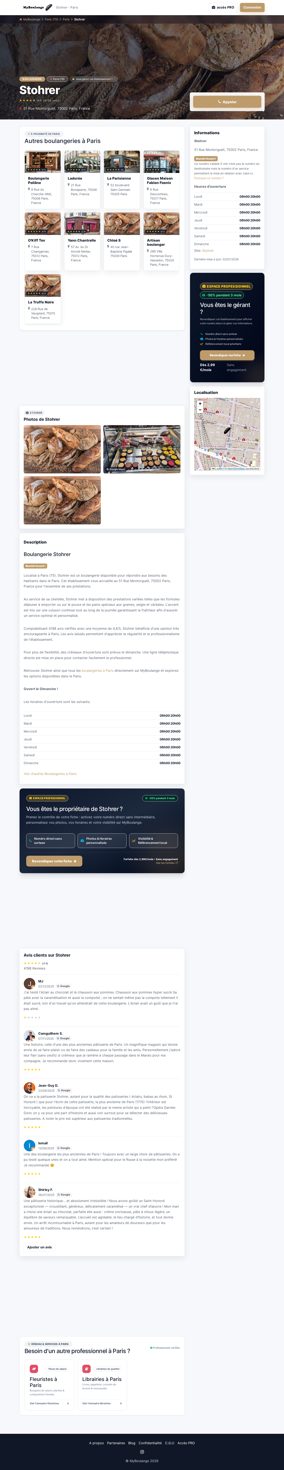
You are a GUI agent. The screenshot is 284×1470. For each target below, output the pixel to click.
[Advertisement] (102, 368)
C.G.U (169, 1443)
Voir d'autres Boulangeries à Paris (50, 774)
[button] (227, 430)
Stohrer (208, 250)
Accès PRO (186, 1443)
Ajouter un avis (39, 1247)
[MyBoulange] (36, 7)
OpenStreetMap (236, 468)
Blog (131, 1443)
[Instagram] (142, 1452)
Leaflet (219, 468)
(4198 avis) (51, 100)
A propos (96, 1443)
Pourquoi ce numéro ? (209, 178)
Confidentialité (150, 1443)
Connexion (252, 7)
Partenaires (116, 1443)
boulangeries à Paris (98, 670)
